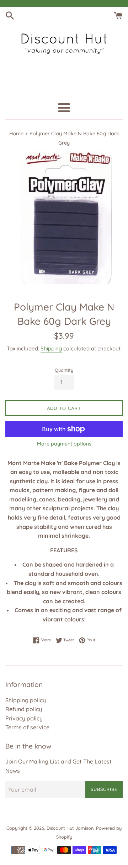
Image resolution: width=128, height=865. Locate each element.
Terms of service (27, 727)
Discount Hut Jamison (70, 828)
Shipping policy (25, 700)
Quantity (64, 370)
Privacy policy (24, 718)
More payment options (64, 444)
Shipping (51, 348)
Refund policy (23, 709)
